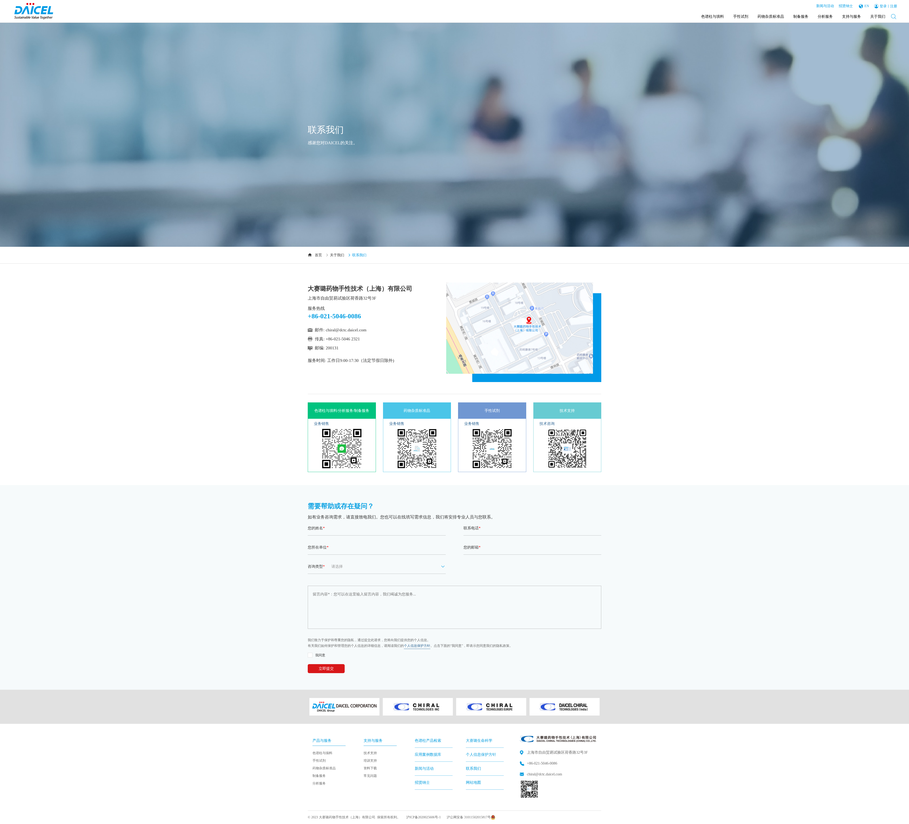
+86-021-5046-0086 (542, 763)
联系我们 (473, 768)
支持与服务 (851, 16)
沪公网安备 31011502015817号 (469, 817)
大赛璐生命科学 (479, 740)
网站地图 (473, 782)
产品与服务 (321, 740)
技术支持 (370, 753)
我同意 (320, 655)
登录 (883, 6)
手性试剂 (740, 16)
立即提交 (326, 668)
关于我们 (877, 16)
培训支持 (370, 760)
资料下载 (370, 768)
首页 (318, 255)
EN (866, 6)
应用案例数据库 (428, 754)
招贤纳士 (846, 6)
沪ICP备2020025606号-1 (423, 817)
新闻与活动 (825, 6)
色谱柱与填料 (712, 16)
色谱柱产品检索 (428, 740)
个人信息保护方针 (417, 646)
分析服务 (825, 16)
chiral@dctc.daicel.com (346, 330)
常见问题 (370, 776)
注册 (893, 6)
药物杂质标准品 (771, 16)
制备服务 (800, 16)
